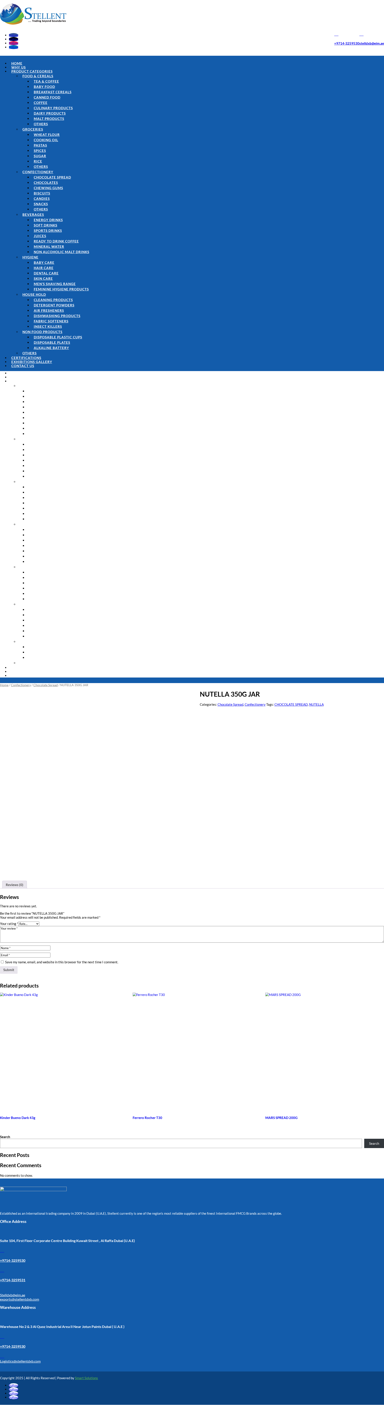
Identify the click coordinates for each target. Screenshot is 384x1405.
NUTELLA (316, 704)
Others (41, 124)
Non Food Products (42, 332)
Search (5, 1137)
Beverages (33, 215)
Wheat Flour (47, 135)
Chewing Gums (48, 188)
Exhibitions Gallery (31, 362)
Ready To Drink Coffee (56, 241)
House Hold (34, 294)
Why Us (18, 67)
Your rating (9, 924)
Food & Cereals (37, 76)
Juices (40, 236)
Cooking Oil (46, 140)
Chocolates (46, 183)
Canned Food (47, 97)
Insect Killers (48, 326)
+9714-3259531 (12, 1280)
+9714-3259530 (346, 43)
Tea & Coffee (46, 81)
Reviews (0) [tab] (14, 885)
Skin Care (43, 278)
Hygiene (30, 257)
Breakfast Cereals (53, 92)
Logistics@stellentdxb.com (20, 1361)
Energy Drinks (48, 220)
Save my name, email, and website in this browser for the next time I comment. (61, 962)
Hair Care (44, 268)
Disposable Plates (52, 342)
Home (16, 63)
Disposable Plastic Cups (58, 337)
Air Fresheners (49, 310)
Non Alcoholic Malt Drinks (61, 252)
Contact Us (22, 366)
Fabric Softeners (51, 321)
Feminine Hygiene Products (61, 289)
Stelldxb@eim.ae (12, 1295)
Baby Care (44, 262)
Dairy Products (50, 113)
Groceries (32, 129)
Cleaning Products (53, 300)
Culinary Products (53, 108)
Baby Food (44, 87)
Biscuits (42, 193)
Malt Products (49, 119)
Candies (42, 199)
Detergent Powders (54, 305)
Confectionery (37, 172)
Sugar (40, 156)
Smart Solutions (86, 1378)
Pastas (40, 145)
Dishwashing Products (57, 316)
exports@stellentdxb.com (19, 1299)
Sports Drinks (48, 231)
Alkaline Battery (51, 348)
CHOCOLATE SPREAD (291, 704)
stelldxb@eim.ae (371, 43)
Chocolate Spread (52, 177)
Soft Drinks (45, 225)
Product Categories (32, 71)
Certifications (26, 358)
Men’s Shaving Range (55, 284)
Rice (38, 161)
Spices (40, 151)
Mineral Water (49, 246)
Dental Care (46, 273)
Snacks (41, 204)
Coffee (41, 103)
